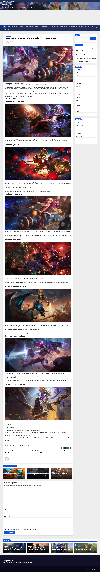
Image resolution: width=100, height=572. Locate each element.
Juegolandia (7, 5)
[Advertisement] (50, 17)
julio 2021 (78, 97)
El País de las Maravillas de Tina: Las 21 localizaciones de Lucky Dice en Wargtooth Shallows (37, 475)
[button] (96, 27)
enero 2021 (78, 114)
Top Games (14, 26)
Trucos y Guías (29, 26)
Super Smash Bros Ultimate (76, 26)
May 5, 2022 (55, 551)
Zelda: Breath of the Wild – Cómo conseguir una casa (86, 58)
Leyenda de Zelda (53, 26)
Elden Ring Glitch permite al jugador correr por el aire (86, 48)
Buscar (77, 35)
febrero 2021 (78, 111)
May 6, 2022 (7, 551)
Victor (13, 41)
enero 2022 (78, 80)
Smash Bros (6, 29)
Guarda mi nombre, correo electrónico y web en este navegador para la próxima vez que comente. (23, 529)
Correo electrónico (7, 516)
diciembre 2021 (79, 83)
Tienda (95, 569)
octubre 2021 (78, 89)
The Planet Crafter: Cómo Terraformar (12, 474)
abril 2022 (78, 72)
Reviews (21, 26)
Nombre (5, 509)
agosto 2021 (78, 94)
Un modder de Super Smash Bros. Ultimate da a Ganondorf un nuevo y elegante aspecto (61, 549)
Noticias (37, 26)
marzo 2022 (78, 75)
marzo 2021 (78, 108)
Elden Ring (44, 26)
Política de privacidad (89, 569)
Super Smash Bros (89, 26)
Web (4, 522)
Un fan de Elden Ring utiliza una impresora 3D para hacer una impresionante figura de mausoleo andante (38, 550)
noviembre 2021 (79, 86)
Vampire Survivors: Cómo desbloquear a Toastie (59, 474)
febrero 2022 (78, 78)
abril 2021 (78, 105)
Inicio (8, 26)
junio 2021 (78, 100)
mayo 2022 (78, 69)
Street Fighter (63, 26)
